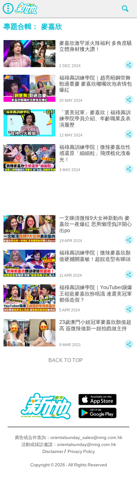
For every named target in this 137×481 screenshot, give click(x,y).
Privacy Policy (81, 451)
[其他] (129, 68)
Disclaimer (52, 451)
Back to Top (65, 360)
